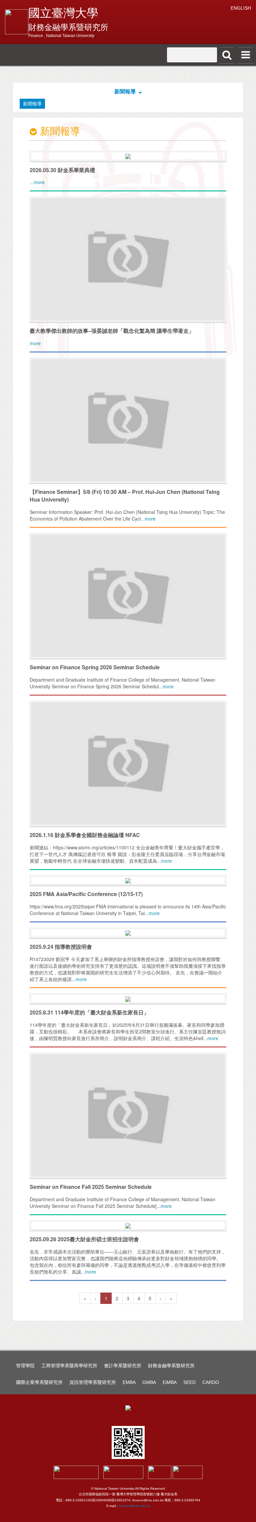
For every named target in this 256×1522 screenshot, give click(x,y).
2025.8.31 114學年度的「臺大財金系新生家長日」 (89, 1012)
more (35, 343)
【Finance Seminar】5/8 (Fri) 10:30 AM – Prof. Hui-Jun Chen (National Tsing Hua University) (125, 495)
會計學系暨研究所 (122, 1365)
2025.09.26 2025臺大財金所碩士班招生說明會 (84, 1239)
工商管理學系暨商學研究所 (69, 1365)
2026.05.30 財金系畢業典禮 (62, 170)
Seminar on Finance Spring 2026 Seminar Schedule (95, 667)
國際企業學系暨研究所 (39, 1382)
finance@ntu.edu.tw (134, 1506)
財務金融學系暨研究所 (171, 1365)
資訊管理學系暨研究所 (92, 1382)
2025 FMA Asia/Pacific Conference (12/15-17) (86, 894)
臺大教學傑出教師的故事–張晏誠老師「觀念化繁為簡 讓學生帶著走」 (112, 330)
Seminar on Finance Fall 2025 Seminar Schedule (91, 1187)
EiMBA (170, 1382)
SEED (189, 1382)
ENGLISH (241, 8)
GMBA (149, 1382)
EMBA (129, 1382)
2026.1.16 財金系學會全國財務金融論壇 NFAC (85, 835)
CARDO (210, 1382)
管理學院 (25, 1365)
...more (37, 182)
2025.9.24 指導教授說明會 (61, 946)
